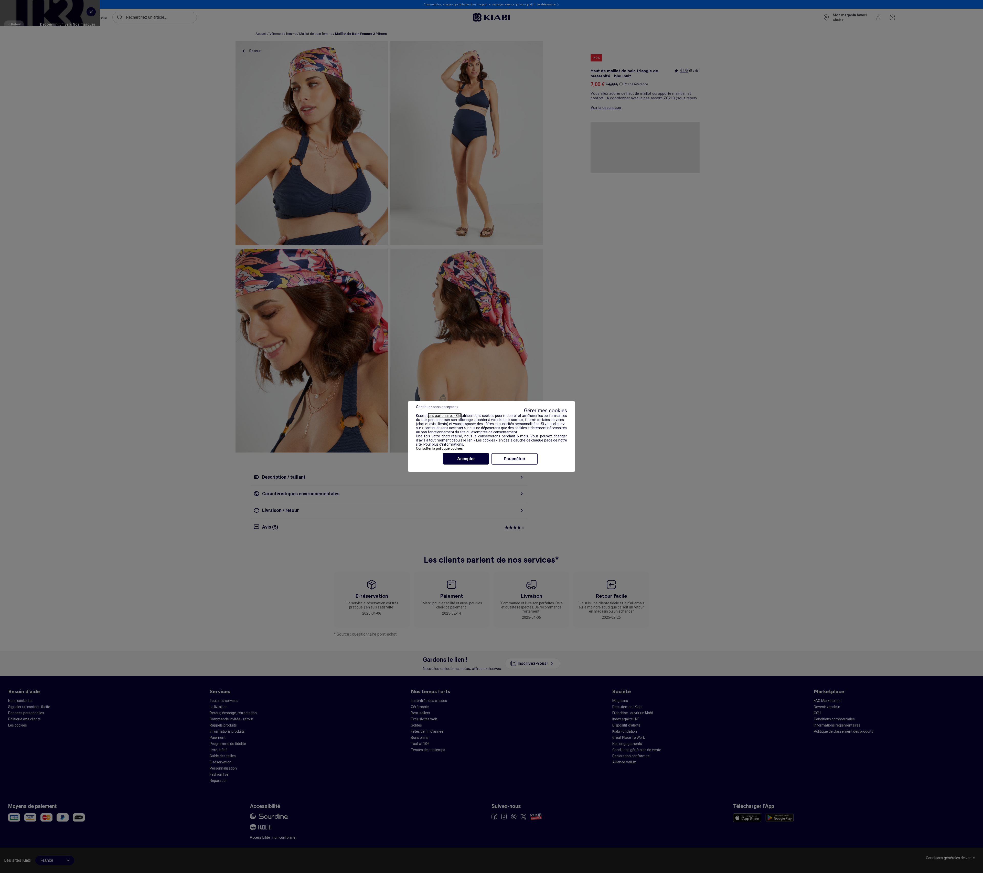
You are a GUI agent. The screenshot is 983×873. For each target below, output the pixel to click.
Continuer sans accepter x (437, 407)
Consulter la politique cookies (439, 448)
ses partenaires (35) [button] (445, 416)
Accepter (466, 459)
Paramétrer (514, 459)
